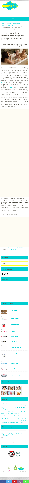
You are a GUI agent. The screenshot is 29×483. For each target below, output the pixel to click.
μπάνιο (12, 87)
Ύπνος (25, 404)
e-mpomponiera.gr (16, 347)
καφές (6, 413)
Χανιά (13, 408)
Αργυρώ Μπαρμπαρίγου (6, 405)
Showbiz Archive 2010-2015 (15, 248)
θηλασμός (19, 411)
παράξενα (12, 420)
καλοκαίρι (24, 412)
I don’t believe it (16, 354)
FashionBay (14, 336)
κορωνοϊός (10, 413)
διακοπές (8, 411)
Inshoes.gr (14, 341)
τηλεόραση (9, 422)
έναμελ (13, 369)
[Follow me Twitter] (5, 274)
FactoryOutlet (15, 324)
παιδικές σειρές (13, 418)
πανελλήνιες (7, 420)
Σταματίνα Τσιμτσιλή (8, 408)
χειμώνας (22, 422)
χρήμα (3, 82)
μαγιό (18, 413)
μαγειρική (15, 413)
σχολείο (25, 421)
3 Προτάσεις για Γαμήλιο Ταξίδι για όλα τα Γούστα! (12, 434)
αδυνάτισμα (8, 409)
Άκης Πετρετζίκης (19, 404)
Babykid (13, 331)
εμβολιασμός (14, 411)
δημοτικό (3, 411)
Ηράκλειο (21, 405)
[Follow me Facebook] (2, 274)
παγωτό (12, 416)
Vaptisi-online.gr (16, 375)
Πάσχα (3, 408)
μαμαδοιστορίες (5, 416)
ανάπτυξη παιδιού (14, 409)
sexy (15, 404)
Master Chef (12, 404)
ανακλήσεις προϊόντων (21, 409)
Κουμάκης (14, 310)
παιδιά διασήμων (11, 249)
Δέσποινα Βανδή (14, 405)
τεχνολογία (3, 422)
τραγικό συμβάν (15, 422)
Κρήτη (25, 406)
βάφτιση (16, 69)
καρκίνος (3, 413)
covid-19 (4, 404)
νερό (26, 86)
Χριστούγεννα (19, 408)
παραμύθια (16, 420)
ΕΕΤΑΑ (18, 405)
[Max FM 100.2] (11, 456)
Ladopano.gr (14, 363)
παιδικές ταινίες (20, 418)
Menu (15, 19)
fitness (8, 404)
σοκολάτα (21, 420)
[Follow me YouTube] (7, 274)
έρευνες (2, 409)
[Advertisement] (14, 123)
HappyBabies (15, 318)
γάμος (26, 409)
